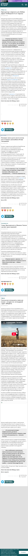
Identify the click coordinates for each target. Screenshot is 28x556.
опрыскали (21, 178)
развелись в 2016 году (12, 79)
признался (12, 94)
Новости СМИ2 (3, 135)
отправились (8, 68)
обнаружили (16, 75)
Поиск (22, 5)
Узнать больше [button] (14, 555)
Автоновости (4, 223)
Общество (3, 9)
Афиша (3, 298)
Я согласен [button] (23, 552)
